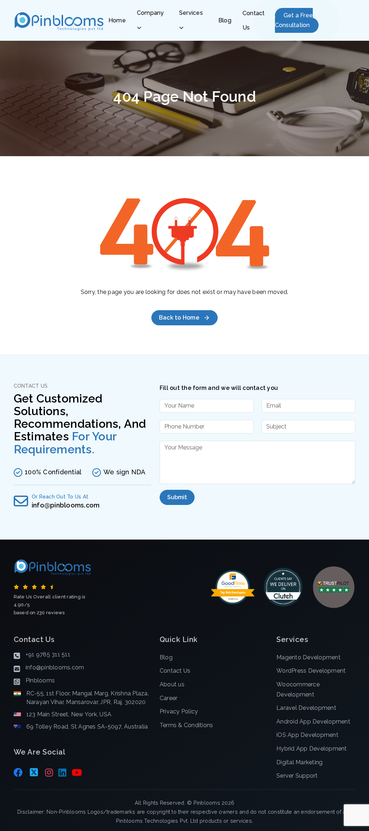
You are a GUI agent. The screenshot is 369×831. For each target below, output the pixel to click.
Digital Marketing (299, 762)
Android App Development (313, 721)
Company (150, 12)
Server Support (297, 775)
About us (172, 684)
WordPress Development (311, 670)
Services (191, 12)
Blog (224, 20)
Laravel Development (306, 707)
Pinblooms (207, 803)
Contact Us (254, 20)
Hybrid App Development (311, 748)
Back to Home (179, 317)
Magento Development (308, 657)
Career (169, 698)
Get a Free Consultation (294, 20)
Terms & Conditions (186, 725)
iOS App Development (307, 734)
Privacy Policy (179, 711)
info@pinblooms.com (66, 505)
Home (117, 20)
